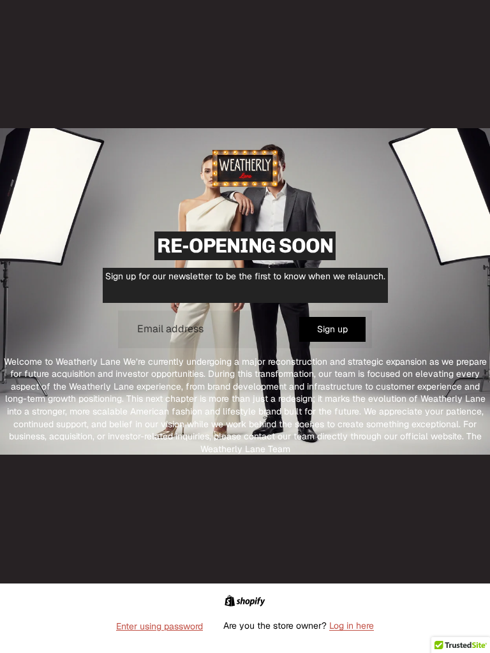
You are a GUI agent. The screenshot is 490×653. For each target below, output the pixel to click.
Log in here (351, 625)
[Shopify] (245, 600)
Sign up (332, 329)
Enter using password (159, 626)
